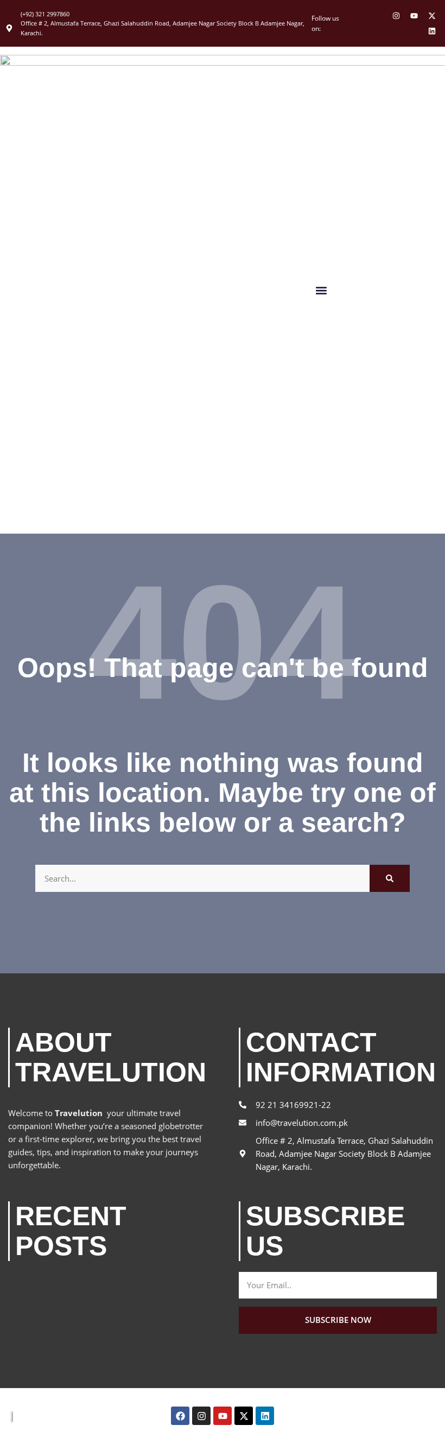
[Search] (390, 878)
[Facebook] (180, 1416)
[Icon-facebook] (378, 15)
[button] (321, 290)
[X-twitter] (432, 15)
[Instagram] (396, 15)
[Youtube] (414, 15)
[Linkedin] (432, 31)
